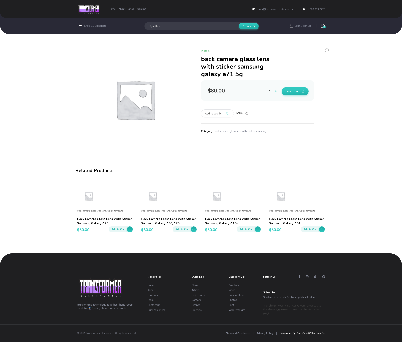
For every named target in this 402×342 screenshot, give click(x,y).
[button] (276, 91)
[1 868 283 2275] (304, 9)
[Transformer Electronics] (88, 9)
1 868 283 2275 (316, 9)
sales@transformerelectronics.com (275, 9)
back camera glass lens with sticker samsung (240, 131)
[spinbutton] (270, 91)
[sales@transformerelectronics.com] (253, 9)
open (326, 50)
